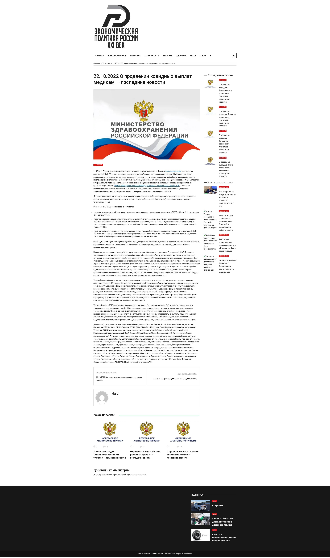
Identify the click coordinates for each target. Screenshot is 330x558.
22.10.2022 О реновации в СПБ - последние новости (175, 379)
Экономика (150, 55)
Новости (99, 165)
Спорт (203, 55)
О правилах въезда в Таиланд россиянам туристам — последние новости (145, 454)
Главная (99, 55)
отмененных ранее (173, 171)
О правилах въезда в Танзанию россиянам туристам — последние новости (182, 454)
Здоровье (181, 55)
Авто (214, 501)
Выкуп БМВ (217, 505)
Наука (193, 55)
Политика (135, 55)
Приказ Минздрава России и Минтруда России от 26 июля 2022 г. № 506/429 (146, 186)
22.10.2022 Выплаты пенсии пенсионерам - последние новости (119, 378)
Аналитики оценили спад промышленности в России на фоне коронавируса (227, 245)
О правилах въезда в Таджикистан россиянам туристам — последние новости (109, 454)
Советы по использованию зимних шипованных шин (224, 537)
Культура (167, 55)
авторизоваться (139, 474)
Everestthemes (186, 554)
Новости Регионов (117, 55)
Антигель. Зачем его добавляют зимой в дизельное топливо (222, 521)
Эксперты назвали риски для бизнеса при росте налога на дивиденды (228, 266)
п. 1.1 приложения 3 (187, 224)
